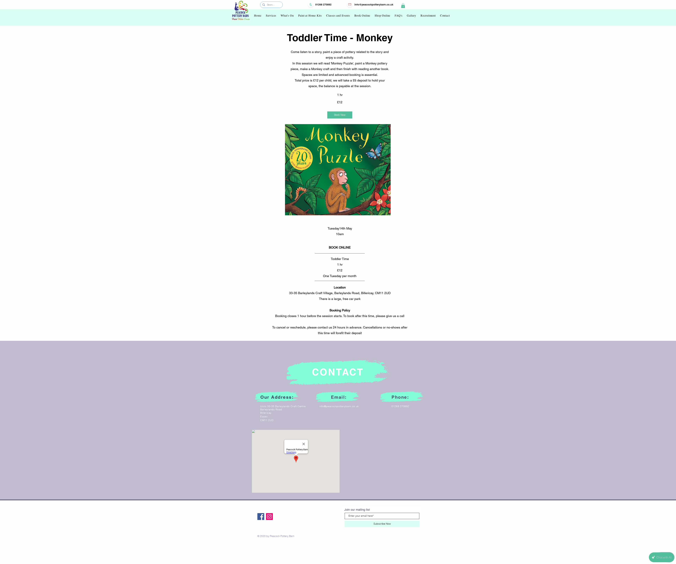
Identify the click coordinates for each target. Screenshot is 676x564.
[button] (403, 5)
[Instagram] (269, 516)
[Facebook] (260, 516)
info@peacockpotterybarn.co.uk (373, 4)
